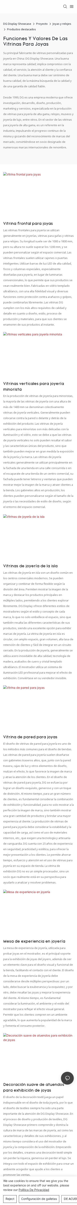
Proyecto (42, 24)
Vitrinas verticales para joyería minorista (33, 387)
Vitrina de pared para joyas (30, 737)
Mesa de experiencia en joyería (34, 942)
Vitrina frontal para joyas (28, 224)
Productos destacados (21, 29)
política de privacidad (34, 1190)
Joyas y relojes (62, 24)
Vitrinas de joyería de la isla (30, 566)
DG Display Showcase (17, 24)
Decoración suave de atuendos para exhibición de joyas (33, 1088)
